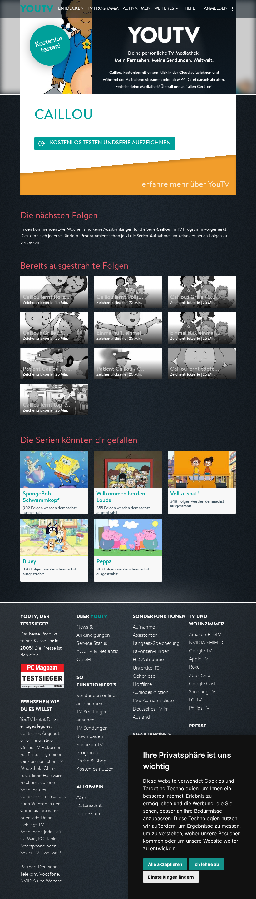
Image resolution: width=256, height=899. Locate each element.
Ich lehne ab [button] (206, 864)
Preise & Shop (91, 760)
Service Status (91, 643)
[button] (232, 9)
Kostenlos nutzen (95, 769)
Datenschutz (90, 805)
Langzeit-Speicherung (156, 643)
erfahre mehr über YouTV (185, 184)
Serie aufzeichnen (110, 143)
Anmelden (216, 9)
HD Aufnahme (148, 659)
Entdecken (71, 9)
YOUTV (36, 9)
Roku (194, 667)
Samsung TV (202, 691)
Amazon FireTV (205, 634)
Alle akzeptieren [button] (165, 864)
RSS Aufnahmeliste (153, 700)
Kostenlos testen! (49, 45)
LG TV (195, 699)
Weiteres (164, 9)
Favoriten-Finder (151, 651)
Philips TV (199, 708)
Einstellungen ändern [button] (171, 877)
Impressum (88, 813)
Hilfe (189, 9)
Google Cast (202, 683)
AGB (81, 797)
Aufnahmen (136, 9)
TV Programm (103, 9)
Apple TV (198, 658)
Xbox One (199, 675)
